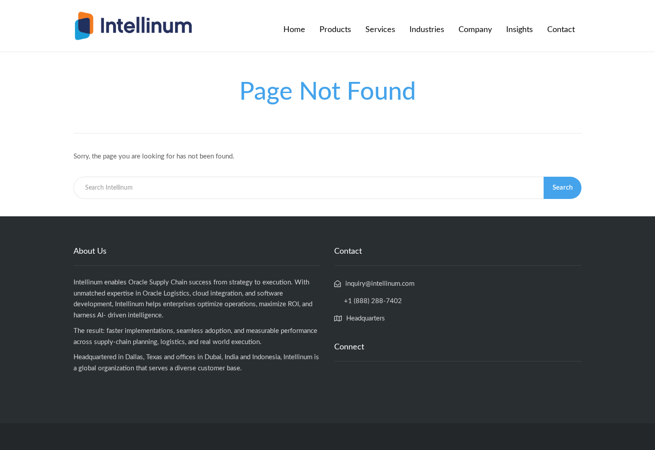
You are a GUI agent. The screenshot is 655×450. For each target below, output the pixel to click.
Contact (561, 30)
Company (475, 30)
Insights (519, 30)
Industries (426, 30)
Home (294, 30)
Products (335, 30)
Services (380, 30)
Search (563, 187)
